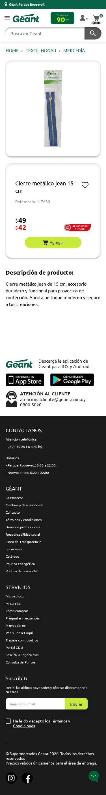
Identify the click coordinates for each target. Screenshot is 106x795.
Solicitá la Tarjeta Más (22, 654)
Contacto (13, 512)
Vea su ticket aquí (19, 632)
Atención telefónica (21, 439)
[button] (7, 18)
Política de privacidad (22, 571)
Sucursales (14, 549)
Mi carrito (13, 603)
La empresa (14, 497)
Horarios (12, 457)
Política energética (20, 563)
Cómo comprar (17, 610)
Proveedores (15, 625)
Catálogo (12, 556)
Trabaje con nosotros (22, 640)
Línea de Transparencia (23, 541)
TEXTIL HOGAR (41, 50)
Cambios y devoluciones (24, 505)
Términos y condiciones (24, 519)
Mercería (74, 50)
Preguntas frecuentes (23, 618)
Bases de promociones (23, 527)
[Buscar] (93, 33)
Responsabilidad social (23, 534)
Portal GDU (14, 647)
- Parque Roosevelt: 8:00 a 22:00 (31, 465)
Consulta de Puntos (20, 662)
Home (12, 50)
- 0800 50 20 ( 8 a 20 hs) (24, 446)
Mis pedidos (15, 596)
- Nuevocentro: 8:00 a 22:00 (27, 472)
